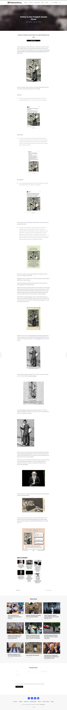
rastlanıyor (34, 375)
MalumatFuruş (42, 704)
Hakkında (20, 701)
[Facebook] (46, 590)
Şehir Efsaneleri (33, 701)
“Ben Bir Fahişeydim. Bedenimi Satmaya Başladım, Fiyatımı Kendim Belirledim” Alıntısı (51, 617)
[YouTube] (38, 698)
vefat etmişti (25, 464)
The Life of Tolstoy (28, 296)
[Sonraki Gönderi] (66, 355)
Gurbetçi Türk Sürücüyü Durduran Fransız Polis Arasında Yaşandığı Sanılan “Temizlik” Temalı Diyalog (33, 637)
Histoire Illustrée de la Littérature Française (37, 335)
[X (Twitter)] (32, 698)
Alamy (28, 410)
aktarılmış (39, 338)
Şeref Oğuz (19, 94)
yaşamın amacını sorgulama (26, 453)
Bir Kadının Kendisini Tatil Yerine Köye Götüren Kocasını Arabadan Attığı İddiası (51, 637)
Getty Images (23, 410)
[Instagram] (35, 698)
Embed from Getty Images (20, 418)
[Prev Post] (0, 355)
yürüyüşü (22, 284)
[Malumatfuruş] (14, 3)
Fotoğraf (18, 278)
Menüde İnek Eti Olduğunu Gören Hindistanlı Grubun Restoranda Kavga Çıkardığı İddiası (14, 637)
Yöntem (39, 701)
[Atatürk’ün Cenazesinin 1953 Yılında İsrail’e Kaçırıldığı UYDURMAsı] (33, 608)
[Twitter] (47, 590)
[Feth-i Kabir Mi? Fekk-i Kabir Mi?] (33, 648)
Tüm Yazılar (26, 701)
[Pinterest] (51, 590)
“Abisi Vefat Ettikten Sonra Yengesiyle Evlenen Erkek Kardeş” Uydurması (15, 617)
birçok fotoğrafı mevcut (35, 519)
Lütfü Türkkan (20, 134)
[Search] (59, 2)
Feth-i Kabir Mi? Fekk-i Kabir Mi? (32, 655)
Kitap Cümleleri (20, 179)
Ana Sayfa (15, 701)
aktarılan (30, 50)
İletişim (52, 701)
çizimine (30, 375)
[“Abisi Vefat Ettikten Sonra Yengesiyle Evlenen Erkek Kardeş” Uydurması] (15, 608)
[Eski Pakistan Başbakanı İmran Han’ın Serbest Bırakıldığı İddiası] (15, 647)
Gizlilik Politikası (45, 701)
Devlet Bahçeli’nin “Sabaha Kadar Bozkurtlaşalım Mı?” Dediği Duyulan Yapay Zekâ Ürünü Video (51, 657)
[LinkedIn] (49, 590)
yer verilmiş (41, 300)
